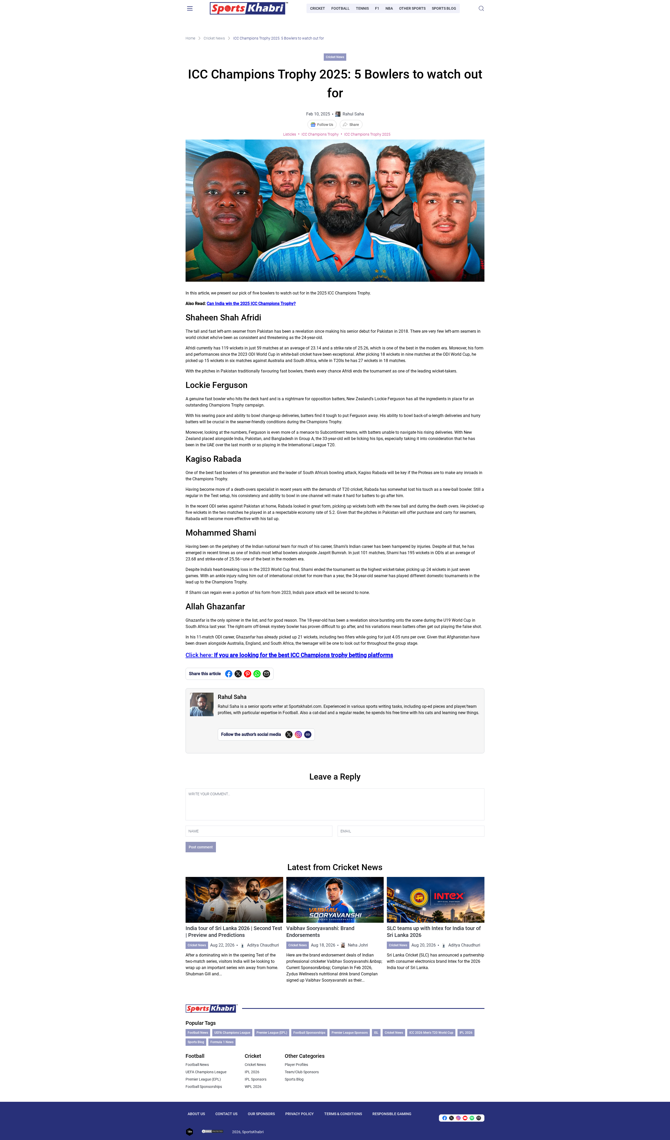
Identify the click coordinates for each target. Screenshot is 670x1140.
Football (340, 8)
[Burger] (190, 8)
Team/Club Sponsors (302, 1072)
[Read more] (234, 930)
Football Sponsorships (309, 1033)
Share (354, 125)
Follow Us (325, 125)
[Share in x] (451, 1118)
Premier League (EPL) (271, 1033)
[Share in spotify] (472, 1118)
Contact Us (226, 1114)
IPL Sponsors (255, 1079)
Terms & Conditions (343, 1114)
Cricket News (214, 38)
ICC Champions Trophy (320, 134)
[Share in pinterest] (247, 673)
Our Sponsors (261, 1114)
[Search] (481, 8)
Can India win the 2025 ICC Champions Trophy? (251, 303)
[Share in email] (478, 1118)
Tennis (362, 8)
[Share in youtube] (465, 1118)
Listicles (289, 134)
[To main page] (249, 8)
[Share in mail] (266, 673)
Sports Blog (444, 8)
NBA (389, 8)
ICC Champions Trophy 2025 (367, 134)
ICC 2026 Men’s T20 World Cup (431, 1033)
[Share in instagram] (458, 1118)
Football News (198, 1033)
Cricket (317, 8)
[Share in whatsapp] (257, 673)
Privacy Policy (299, 1114)
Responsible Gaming (391, 1114)
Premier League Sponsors (350, 1033)
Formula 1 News (221, 1042)
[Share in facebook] (228, 673)
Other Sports (412, 8)
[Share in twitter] (238, 673)
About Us (196, 1114)
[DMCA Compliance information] (213, 1132)
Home (190, 38)
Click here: (289, 655)
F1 (377, 8)
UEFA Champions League (232, 1033)
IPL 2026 (466, 1033)
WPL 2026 (253, 1087)
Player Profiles (296, 1065)
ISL (376, 1033)
